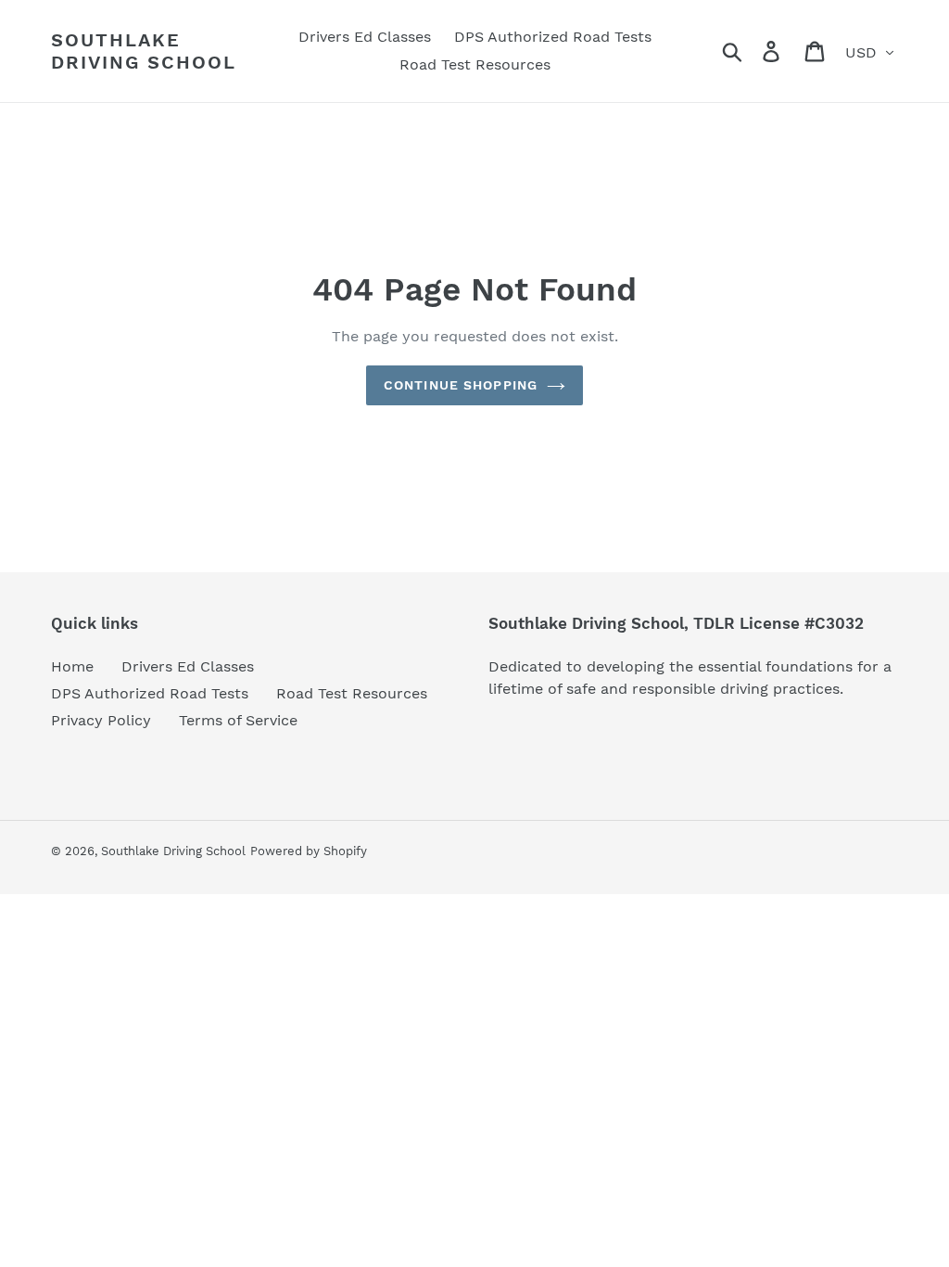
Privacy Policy (101, 720)
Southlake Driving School (143, 51)
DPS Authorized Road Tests (149, 693)
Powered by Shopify (308, 851)
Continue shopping (461, 385)
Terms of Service (238, 720)
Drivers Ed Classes (187, 666)
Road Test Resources (351, 693)
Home (72, 666)
